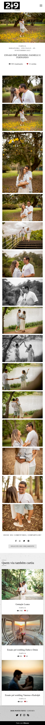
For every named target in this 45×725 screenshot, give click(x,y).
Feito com (22, 723)
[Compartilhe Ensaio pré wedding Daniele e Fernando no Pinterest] (29, 541)
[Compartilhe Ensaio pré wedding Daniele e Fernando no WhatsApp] (20, 541)
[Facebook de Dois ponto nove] (20, 715)
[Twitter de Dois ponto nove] (17, 715)
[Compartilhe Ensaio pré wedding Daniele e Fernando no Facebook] (16, 541)
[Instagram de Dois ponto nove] (24, 715)
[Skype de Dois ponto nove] (28, 715)
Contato (30, 711)
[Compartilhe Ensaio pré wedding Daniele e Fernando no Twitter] (24, 541)
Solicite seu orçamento (22, 546)
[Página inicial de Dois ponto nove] (12, 6)
